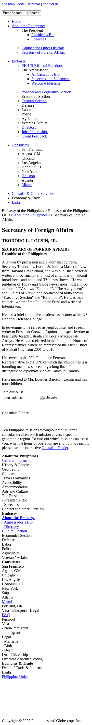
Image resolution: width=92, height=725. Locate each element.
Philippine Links (14, 677)
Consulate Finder (55, 448)
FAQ (6, 615)
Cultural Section (14, 531)
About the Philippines (30, 215)
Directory (11, 527)
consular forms (28, 4)
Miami (7, 602)
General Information (17, 460)
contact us (50, 4)
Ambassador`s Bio (18, 522)
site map (8, 4)
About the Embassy (18, 518)
